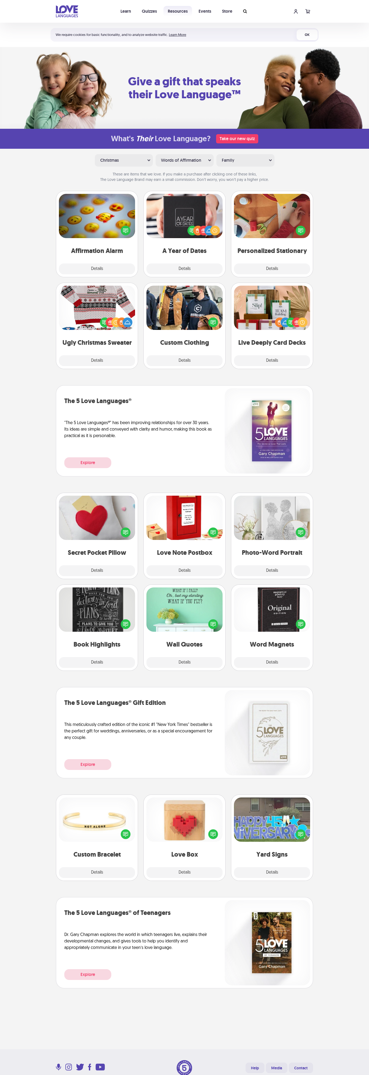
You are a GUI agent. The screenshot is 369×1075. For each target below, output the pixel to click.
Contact (301, 1068)
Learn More (177, 34)
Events (205, 11)
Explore (87, 462)
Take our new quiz (237, 138)
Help (255, 1068)
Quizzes (149, 11)
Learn (125, 11)
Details (97, 269)
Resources (178, 11)
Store (227, 11)
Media (276, 1068)
